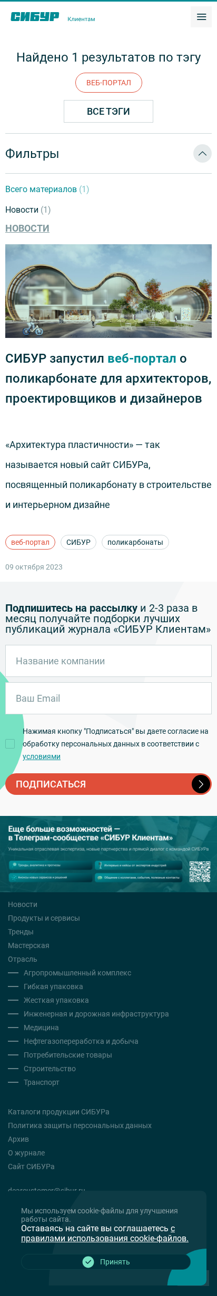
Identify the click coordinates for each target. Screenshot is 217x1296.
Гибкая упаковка (53, 986)
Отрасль (22, 959)
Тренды (21, 932)
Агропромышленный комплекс (77, 973)
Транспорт (42, 1082)
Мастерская (29, 945)
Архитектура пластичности (69, 444)
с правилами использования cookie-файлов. (105, 1233)
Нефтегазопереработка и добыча (81, 1041)
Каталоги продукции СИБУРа (59, 1112)
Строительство (50, 1068)
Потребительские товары (68, 1055)
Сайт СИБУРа (31, 1166)
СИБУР (78, 542)
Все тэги (108, 111)
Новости (28, 210)
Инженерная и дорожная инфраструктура (96, 1014)
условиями (42, 756)
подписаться (51, 784)
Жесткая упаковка (56, 1000)
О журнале (26, 1153)
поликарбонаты (135, 542)
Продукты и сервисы (44, 918)
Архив (18, 1139)
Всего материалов (47, 189)
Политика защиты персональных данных (80, 1125)
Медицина (41, 1027)
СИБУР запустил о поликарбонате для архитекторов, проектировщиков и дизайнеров (108, 378)
